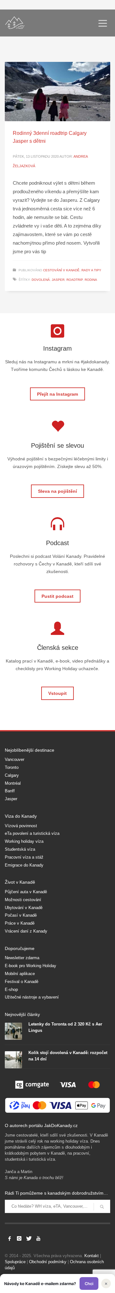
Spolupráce (15, 1261)
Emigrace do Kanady (24, 865)
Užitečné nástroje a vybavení (32, 997)
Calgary (12, 775)
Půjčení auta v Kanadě (26, 891)
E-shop (11, 989)
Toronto (12, 767)
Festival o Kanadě (21, 981)
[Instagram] (19, 1238)
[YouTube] (38, 1238)
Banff (10, 790)
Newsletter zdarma (22, 957)
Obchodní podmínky (47, 1261)
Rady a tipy (91, 270)
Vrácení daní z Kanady (26, 931)
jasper (58, 279)
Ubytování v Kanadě (23, 907)
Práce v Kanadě (19, 923)
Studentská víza (20, 849)
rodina (91, 279)
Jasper (11, 798)
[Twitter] (29, 1238)
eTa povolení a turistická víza (32, 833)
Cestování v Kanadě (61, 270)
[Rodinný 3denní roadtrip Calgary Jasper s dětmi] (57, 91)
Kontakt (91, 1255)
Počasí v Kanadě (21, 915)
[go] (102, 1206)
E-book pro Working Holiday (30, 965)
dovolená (41, 279)
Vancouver (14, 759)
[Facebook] (9, 1238)
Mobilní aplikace (20, 973)
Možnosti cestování (23, 899)
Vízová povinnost (21, 825)
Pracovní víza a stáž (24, 857)
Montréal (13, 783)
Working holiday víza (24, 841)
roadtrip (74, 279)
